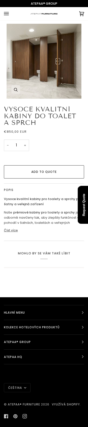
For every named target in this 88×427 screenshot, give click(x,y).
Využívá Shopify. (66, 404)
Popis (8, 190)
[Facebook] (6, 416)
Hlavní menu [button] (14, 312)
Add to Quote (44, 172)
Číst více (11, 230)
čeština (15, 388)
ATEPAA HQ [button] (13, 357)
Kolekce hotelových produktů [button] (32, 327)
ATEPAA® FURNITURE (24, 404)
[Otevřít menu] (11, 13)
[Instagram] (24, 416)
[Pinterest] (15, 416)
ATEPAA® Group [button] (17, 342)
